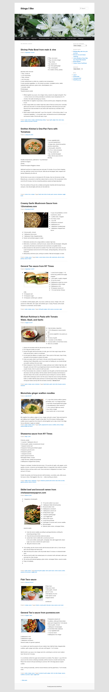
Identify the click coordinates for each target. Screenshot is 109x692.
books (53, 38)
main (60, 120)
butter (37, 257)
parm (52, 194)
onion (49, 194)
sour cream (60, 605)
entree (29, 120)
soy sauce (30, 121)
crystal (41, 605)
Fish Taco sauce (28, 579)
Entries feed (76, 76)
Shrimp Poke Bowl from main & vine (38, 49)
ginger (54, 120)
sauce (30, 257)
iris (58, 38)
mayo (62, 120)
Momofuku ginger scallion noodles (38, 393)
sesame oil (23, 572)
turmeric (34, 482)
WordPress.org (77, 80)
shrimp (44, 120)
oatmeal (63, 38)
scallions (54, 424)
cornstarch (41, 673)
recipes (33, 120)
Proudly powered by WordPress (54, 686)
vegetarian (33, 480)
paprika (22, 482)
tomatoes (60, 194)
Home (22, 38)
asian (26, 120)
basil (40, 194)
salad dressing (38, 120)
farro (29, 194)
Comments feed (77, 78)
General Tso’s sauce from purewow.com (40, 612)
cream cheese (42, 257)
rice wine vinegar (57, 673)
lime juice (49, 605)
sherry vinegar (60, 424)
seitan (63, 570)
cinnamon (43, 480)
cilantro (37, 605)
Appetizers (34, 38)
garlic (51, 120)
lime (57, 120)
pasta (26, 384)
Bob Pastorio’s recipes (44, 38)
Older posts (24, 680)
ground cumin (48, 480)
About (27, 38)
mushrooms (54, 257)
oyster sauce (51, 570)
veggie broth (34, 572)
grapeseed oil (45, 424)
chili (40, 309)
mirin (49, 309)
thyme (29, 258)
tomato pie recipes (71, 38)
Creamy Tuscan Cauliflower (80, 63)
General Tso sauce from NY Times (37, 266)
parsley (22, 258)
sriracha (35, 121)
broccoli (37, 570)
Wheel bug (80, 38)
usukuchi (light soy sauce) (27, 426)
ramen (56, 570)
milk (50, 257)
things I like (27, 8)
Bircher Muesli (77, 61)
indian (26, 480)
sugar (60, 309)
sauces (22, 121)
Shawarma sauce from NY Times (36, 433)
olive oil (46, 194)
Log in (75, 74)
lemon (47, 257)
